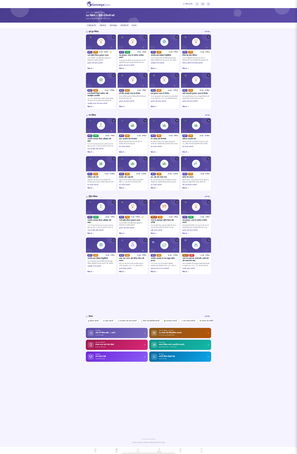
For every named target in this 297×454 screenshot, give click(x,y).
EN (203, 4)
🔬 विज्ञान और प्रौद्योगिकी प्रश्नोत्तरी (150, 321)
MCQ (103, 25)
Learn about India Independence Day (148, 442)
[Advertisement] (148, 297)
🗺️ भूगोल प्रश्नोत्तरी (108, 321)
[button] (113, 37)
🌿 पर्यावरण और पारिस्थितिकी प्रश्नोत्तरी (210, 321)
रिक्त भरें (124, 25)
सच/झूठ (113, 25)
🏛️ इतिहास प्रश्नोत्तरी (93, 321)
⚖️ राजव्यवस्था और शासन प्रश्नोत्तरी (127, 321)
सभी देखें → (208, 32)
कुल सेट (91, 25)
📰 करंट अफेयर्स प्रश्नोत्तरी (188, 321)
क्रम (134, 25)
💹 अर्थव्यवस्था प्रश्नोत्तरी (170, 321)
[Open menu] (208, 4)
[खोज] (197, 4)
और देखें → (208, 115)
